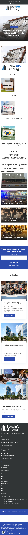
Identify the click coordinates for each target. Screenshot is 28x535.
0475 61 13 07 (5, 453)
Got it (18, 533)
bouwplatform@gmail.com (8, 455)
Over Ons (4, 476)
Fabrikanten (5, 481)
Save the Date (6, 506)
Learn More (12, 533)
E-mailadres (14, 254)
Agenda (4, 478)
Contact (4, 493)
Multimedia (4, 486)
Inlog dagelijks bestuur (6, 465)
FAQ (3, 488)
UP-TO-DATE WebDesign (18, 512)
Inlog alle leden (4, 467)
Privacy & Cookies (8, 512)
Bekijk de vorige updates (14, 265)
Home (3, 474)
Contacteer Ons (9, 416)
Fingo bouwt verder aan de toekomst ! (11, 503)
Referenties (5, 483)
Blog (3, 490)
